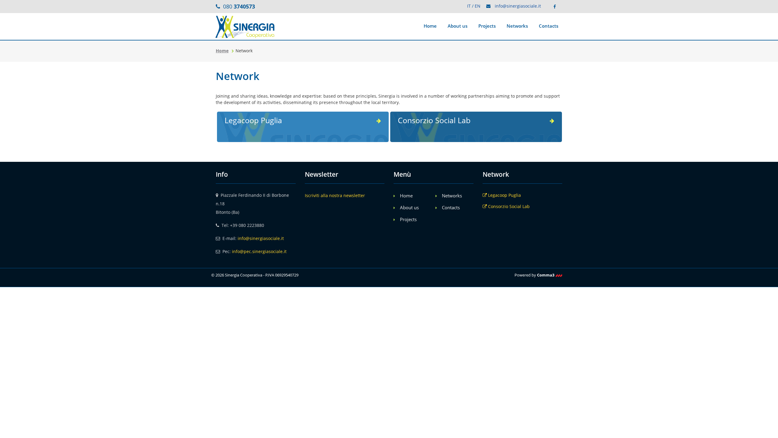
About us (457, 26)
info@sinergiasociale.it (518, 6)
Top (196, 133)
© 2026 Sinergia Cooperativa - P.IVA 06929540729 (254, 275)
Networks (517, 26)
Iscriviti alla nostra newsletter (335, 195)
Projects (487, 26)
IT (469, 6)
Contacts (548, 26)
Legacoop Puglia (504, 195)
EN (477, 6)
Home (430, 26)
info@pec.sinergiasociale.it (259, 251)
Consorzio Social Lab (508, 206)
